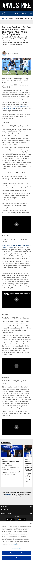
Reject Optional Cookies (16, 553)
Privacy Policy (14, 544)
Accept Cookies (16, 557)
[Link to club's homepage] (3, 12)
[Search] (27, 13)
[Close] (31, 524)
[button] (16, 224)
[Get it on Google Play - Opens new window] (22, 520)
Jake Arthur (11, 51)
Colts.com (8, 494)
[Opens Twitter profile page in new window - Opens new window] (9, 55)
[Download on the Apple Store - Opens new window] (10, 519)
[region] (16, 541)
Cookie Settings (16, 548)
